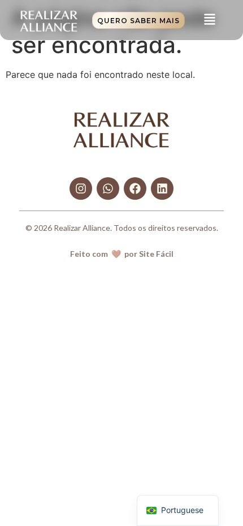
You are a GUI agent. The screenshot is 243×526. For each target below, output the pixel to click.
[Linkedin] (162, 188)
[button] (209, 19)
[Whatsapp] (108, 188)
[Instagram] (81, 188)
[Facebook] (135, 188)
